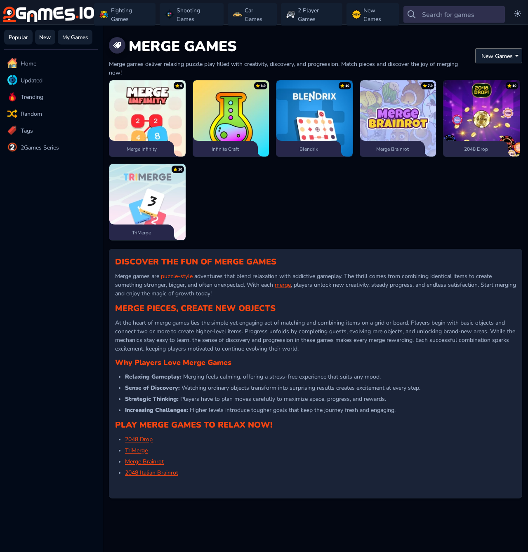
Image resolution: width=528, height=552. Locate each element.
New (45, 37)
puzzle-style (177, 275)
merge (283, 284)
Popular (18, 37)
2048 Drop (139, 439)
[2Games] (48, 14)
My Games (75, 37)
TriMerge (136, 450)
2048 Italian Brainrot (151, 472)
